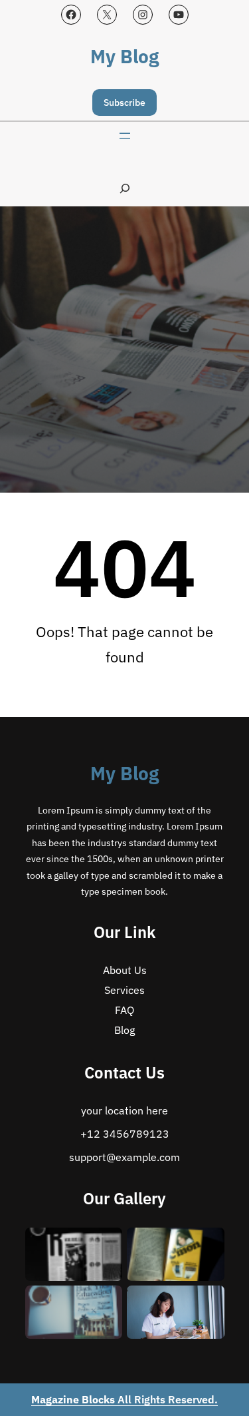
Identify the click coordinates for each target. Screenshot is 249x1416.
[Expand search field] (125, 188)
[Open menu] (125, 136)
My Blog (124, 56)
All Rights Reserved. (124, 1399)
